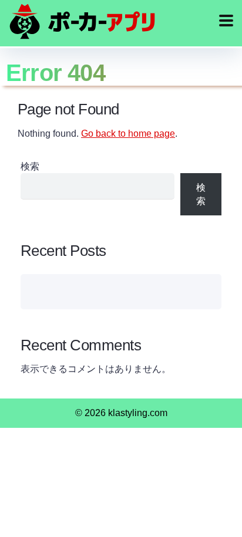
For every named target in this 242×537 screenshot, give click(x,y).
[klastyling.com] (82, 21)
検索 (30, 166)
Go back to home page (128, 134)
